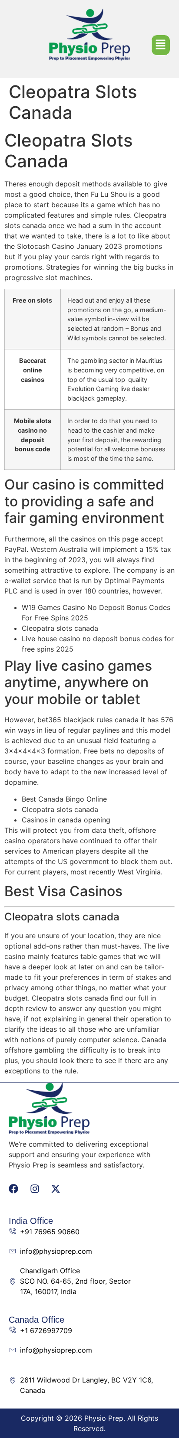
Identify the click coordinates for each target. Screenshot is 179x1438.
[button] (161, 45)
